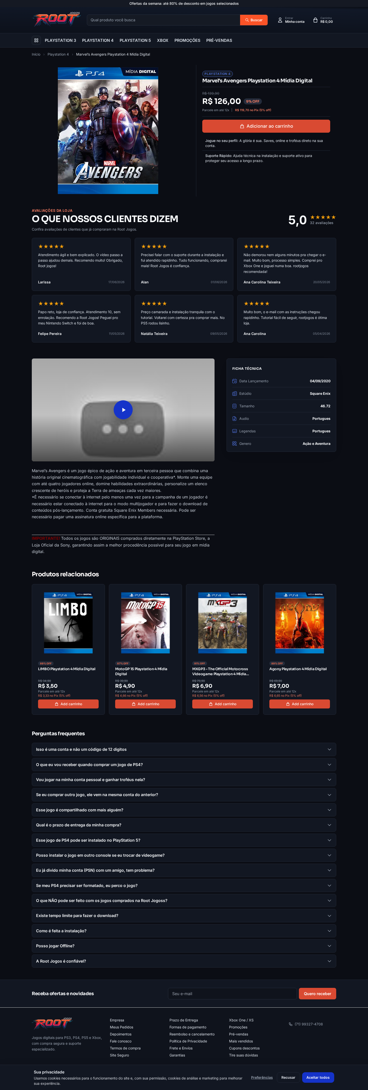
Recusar (288, 1077)
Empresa (117, 1020)
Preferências (262, 1077)
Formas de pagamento (187, 1027)
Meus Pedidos (121, 1027)
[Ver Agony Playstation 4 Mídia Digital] (299, 649)
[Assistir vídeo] (123, 409)
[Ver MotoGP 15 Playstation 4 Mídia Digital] (145, 649)
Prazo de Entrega (183, 1020)
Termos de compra (125, 1048)
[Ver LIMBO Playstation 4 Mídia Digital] (68, 649)
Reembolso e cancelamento (192, 1034)
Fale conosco (120, 1041)
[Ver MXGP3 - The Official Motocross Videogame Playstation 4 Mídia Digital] (222, 649)
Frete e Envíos (181, 1048)
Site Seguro (119, 1055)
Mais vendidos (241, 1041)
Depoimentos (120, 1034)
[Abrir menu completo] (36, 40)
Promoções (238, 1027)
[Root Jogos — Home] (56, 19)
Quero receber (317, 993)
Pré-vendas (238, 1034)
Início (36, 54)
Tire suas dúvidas (243, 1055)
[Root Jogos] (52, 1024)
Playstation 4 (58, 54)
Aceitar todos (318, 1077)
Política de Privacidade (188, 1041)
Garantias (177, 1055)
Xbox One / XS (241, 1020)
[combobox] (163, 20)
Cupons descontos (244, 1048)
